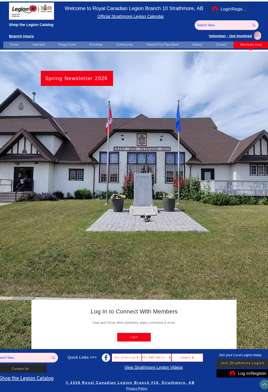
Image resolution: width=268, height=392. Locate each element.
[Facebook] (106, 357)
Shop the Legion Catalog (31, 25)
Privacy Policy (136, 388)
